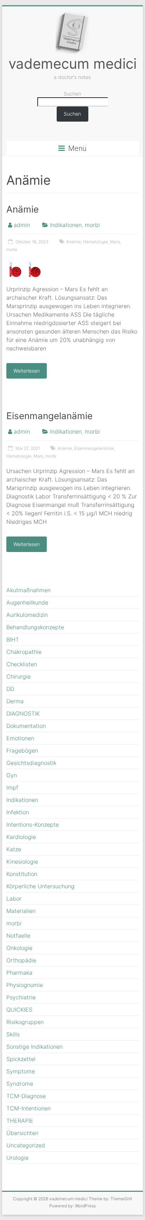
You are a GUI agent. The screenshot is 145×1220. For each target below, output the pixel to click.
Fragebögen (22, 750)
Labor (13, 898)
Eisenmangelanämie (49, 415)
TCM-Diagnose (26, 1095)
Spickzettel (21, 1058)
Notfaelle (18, 935)
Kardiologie (21, 836)
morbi (92, 224)
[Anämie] (24, 263)
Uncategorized (25, 1145)
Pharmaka (19, 972)
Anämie (22, 209)
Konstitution (21, 873)
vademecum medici (72, 63)
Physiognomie (24, 984)
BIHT (12, 639)
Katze (13, 849)
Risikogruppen (25, 1021)
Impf (12, 787)
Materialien (21, 910)
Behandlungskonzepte (35, 627)
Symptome (20, 1071)
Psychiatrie (21, 997)
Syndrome (19, 1083)
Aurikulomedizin (27, 614)
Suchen (72, 94)
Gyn (11, 775)
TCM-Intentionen (28, 1108)
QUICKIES (19, 1009)
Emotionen (20, 738)
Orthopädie (21, 960)
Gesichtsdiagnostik (31, 762)
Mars (115, 241)
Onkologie (19, 947)
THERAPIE (19, 1120)
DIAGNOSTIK (23, 713)
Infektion (17, 812)
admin (22, 224)
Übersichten (22, 1132)
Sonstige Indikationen (34, 1046)
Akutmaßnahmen (28, 590)
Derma (15, 701)
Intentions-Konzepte (32, 824)
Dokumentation (26, 725)
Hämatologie (95, 241)
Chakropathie (24, 651)
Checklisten (21, 664)
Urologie (17, 1157)
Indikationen (66, 224)
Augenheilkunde (27, 602)
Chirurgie (18, 676)
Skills (13, 1034)
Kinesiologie (22, 861)
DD (10, 688)
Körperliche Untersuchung (40, 886)
